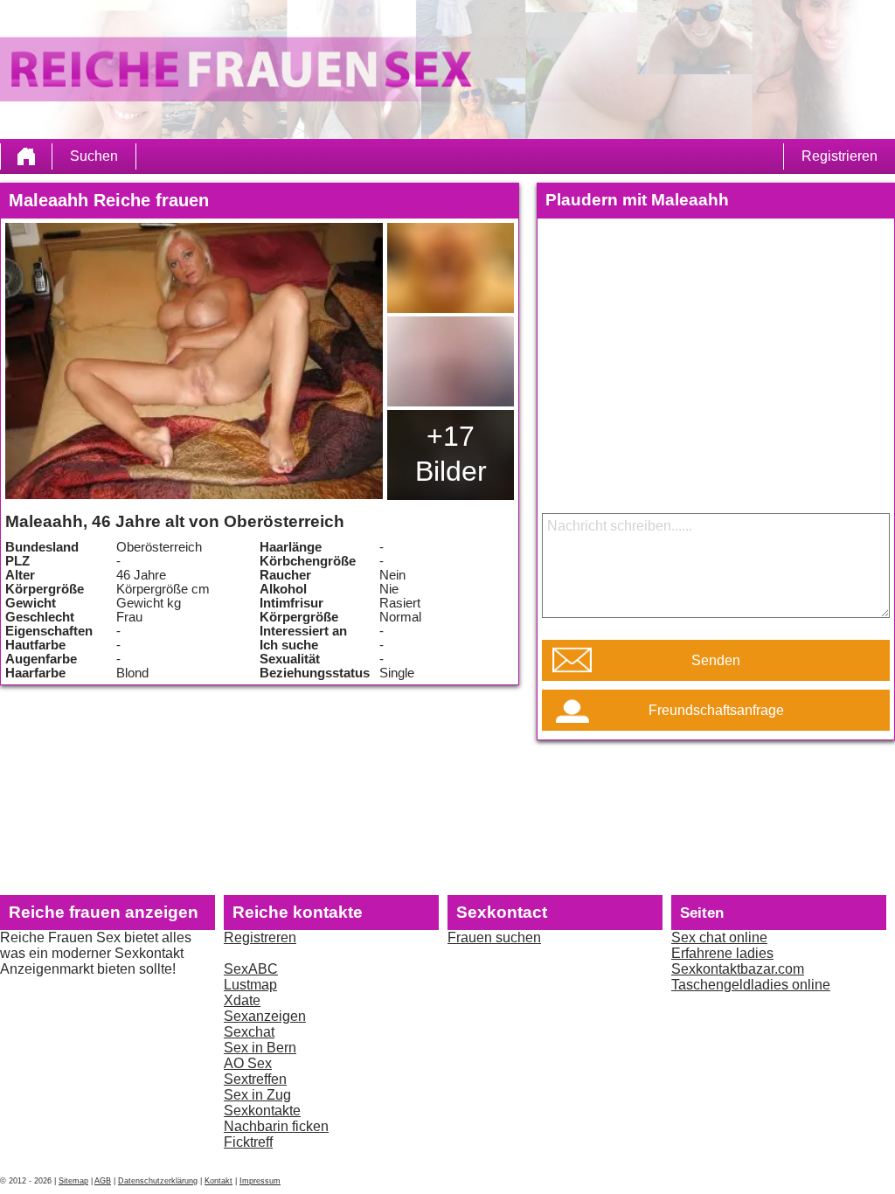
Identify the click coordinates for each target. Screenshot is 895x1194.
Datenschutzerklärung (158, 1181)
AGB (102, 1181)
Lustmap (250, 984)
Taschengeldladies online (750, 984)
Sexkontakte (262, 1110)
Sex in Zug (257, 1094)
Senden (715, 660)
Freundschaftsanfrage (716, 710)
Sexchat (249, 1031)
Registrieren (839, 156)
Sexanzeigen (265, 1016)
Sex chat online (719, 937)
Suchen (94, 156)
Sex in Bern (260, 1047)
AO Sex (248, 1063)
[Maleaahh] (194, 361)
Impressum (260, 1181)
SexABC (251, 968)
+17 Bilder (451, 453)
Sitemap (73, 1181)
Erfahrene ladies (722, 953)
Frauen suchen (494, 937)
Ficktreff (248, 1142)
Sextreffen (255, 1079)
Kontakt (218, 1181)
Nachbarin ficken (276, 1126)
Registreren (260, 937)
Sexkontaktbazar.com (737, 968)
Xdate (242, 1000)
